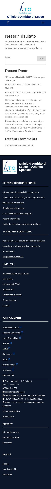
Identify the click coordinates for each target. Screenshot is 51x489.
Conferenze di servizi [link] (12, 295)
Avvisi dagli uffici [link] (10, 469)
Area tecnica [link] (8, 416)
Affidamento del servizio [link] (13, 203)
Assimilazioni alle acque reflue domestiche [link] (21, 246)
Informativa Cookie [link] (11, 437)
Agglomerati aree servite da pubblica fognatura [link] (24, 241)
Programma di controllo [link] (13, 257)
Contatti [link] (6, 305)
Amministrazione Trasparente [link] (16, 273)
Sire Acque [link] (8, 354)
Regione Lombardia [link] (12, 333)
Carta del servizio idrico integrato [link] (17, 213)
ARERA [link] (6, 343)
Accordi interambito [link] (11, 219)
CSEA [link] (5, 349)
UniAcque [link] (7, 370)
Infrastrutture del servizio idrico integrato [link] (21, 192)
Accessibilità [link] (8, 289)
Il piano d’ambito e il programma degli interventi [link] (24, 197)
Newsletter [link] (7, 474)
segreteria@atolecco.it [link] (15, 392)
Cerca (7, 57)
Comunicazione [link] (9, 300)
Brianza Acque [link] (9, 365)
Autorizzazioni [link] (9, 251)
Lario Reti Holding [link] (11, 338)
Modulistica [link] (8, 279)
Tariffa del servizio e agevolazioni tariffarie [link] (21, 224)
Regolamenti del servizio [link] (14, 208)
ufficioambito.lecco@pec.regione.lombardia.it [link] (25, 395)
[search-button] (8, 22)
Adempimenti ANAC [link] (11, 284)
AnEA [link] (5, 359)
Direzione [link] (7, 406)
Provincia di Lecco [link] (11, 327)
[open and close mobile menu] (43, 23)
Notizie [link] (6, 464)
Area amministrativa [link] (11, 411)
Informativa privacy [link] (11, 432)
